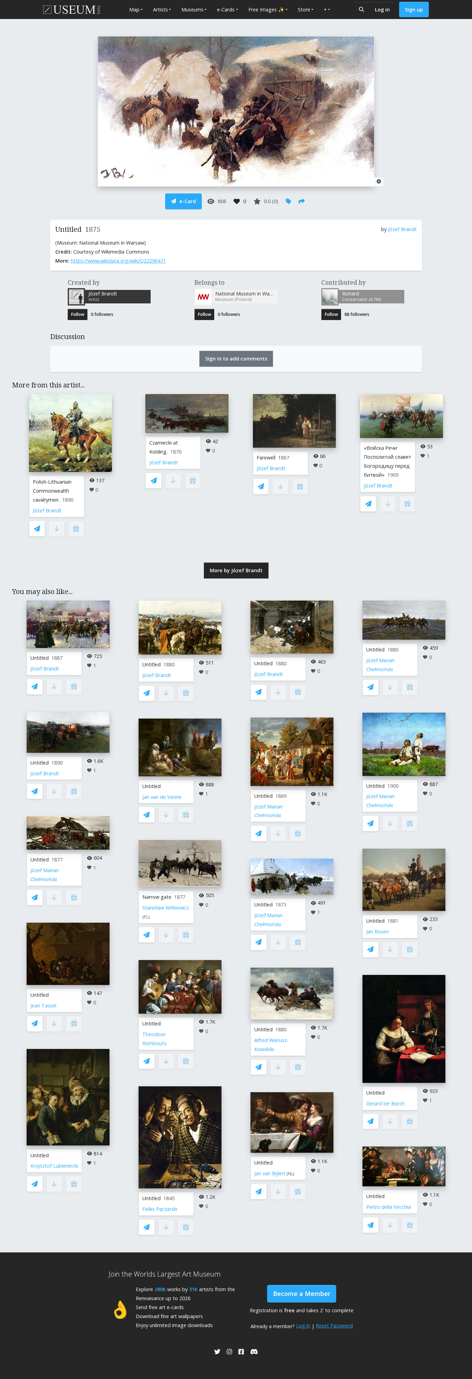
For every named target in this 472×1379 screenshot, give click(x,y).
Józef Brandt (402, 229)
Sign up (414, 9)
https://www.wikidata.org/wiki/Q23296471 (118, 260)
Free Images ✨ (266, 9)
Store (304, 9)
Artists (160, 9)
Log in (382, 9)
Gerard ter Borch (385, 1103)
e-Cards (226, 9)
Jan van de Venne (161, 797)
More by (236, 570)
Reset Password (334, 1325)
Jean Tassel (43, 1005)
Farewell (266, 457)
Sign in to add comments (236, 358)
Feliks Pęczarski (159, 1209)
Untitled (39, 658)
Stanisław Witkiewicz (165, 907)
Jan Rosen (377, 931)
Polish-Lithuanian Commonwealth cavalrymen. (52, 490)
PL (146, 917)
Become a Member (301, 1293)
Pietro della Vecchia (388, 1207)
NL (290, 1174)
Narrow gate (156, 897)
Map (134, 9)
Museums (192, 9)
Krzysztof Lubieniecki (54, 1165)
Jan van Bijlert (269, 1173)
